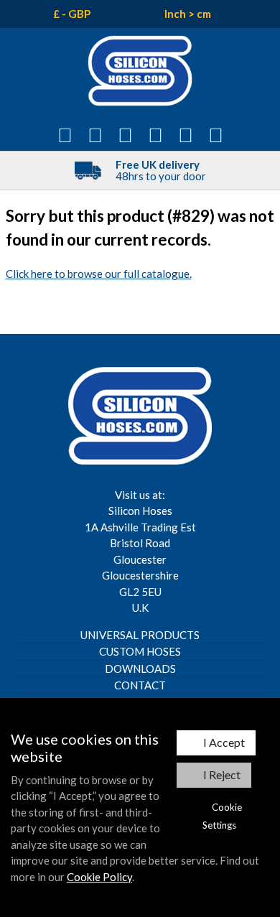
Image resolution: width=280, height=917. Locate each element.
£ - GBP (71, 13)
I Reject (222, 774)
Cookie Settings (222, 816)
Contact (140, 685)
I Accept (224, 742)
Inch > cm (187, 13)
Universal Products (140, 634)
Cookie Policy (99, 876)
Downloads (140, 668)
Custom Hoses (140, 651)
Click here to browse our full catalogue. (99, 273)
